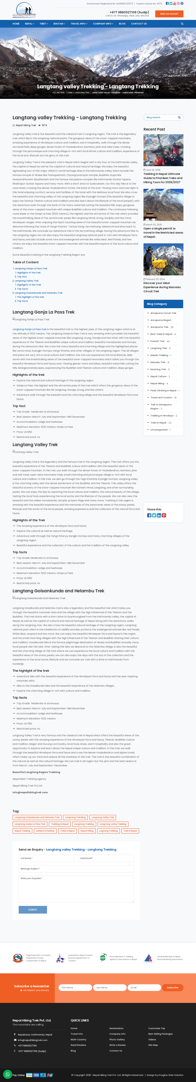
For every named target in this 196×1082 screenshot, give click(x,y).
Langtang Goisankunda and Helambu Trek (38, 292)
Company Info (102, 23)
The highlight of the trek (30, 297)
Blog (122, 23)
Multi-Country (78, 1039)
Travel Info (78, 23)
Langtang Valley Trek (27, 280)
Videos (152, 1039)
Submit (32, 909)
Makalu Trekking (161, 355)
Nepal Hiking (87, 830)
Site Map (153, 1045)
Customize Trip (156, 1028)
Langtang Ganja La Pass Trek (31, 268)
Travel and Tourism (164, 397)
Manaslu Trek (160, 362)
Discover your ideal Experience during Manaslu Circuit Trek (162, 287)
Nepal (28, 23)
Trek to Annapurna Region (161, 406)
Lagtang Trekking (108, 830)
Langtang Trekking (84, 824)
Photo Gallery (117, 1039)
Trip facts (22, 288)
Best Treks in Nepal (163, 334)
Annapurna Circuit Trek (163, 313)
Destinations (116, 1028)
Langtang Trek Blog (75, 817)
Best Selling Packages (160, 1033)
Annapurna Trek (162, 327)
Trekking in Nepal (60, 824)
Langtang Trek (82, 92)
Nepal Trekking (22, 830)
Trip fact (22, 276)
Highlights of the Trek (29, 284)
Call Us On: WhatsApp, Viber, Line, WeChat (127, 13)
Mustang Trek (160, 369)
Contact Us (139, 23)
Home (16, 23)
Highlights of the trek (29, 272)
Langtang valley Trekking (113, 824)
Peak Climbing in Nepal (165, 390)
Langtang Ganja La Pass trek (30, 329)
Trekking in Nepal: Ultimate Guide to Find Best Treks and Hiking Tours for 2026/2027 (163, 178)
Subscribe (172, 987)
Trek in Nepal (130, 830)
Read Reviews (78, 1045)
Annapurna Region (161, 320)
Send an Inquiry (169, 13)
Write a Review (117, 1045)
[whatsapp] (8, 1075)
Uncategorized (161, 429)
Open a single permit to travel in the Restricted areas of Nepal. (163, 233)
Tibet (43, 23)
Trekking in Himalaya (164, 415)
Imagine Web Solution (170, 1075)
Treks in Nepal (67, 830)
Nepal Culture (160, 376)
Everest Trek (160, 341)
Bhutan (58, 23)
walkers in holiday (45, 830)
